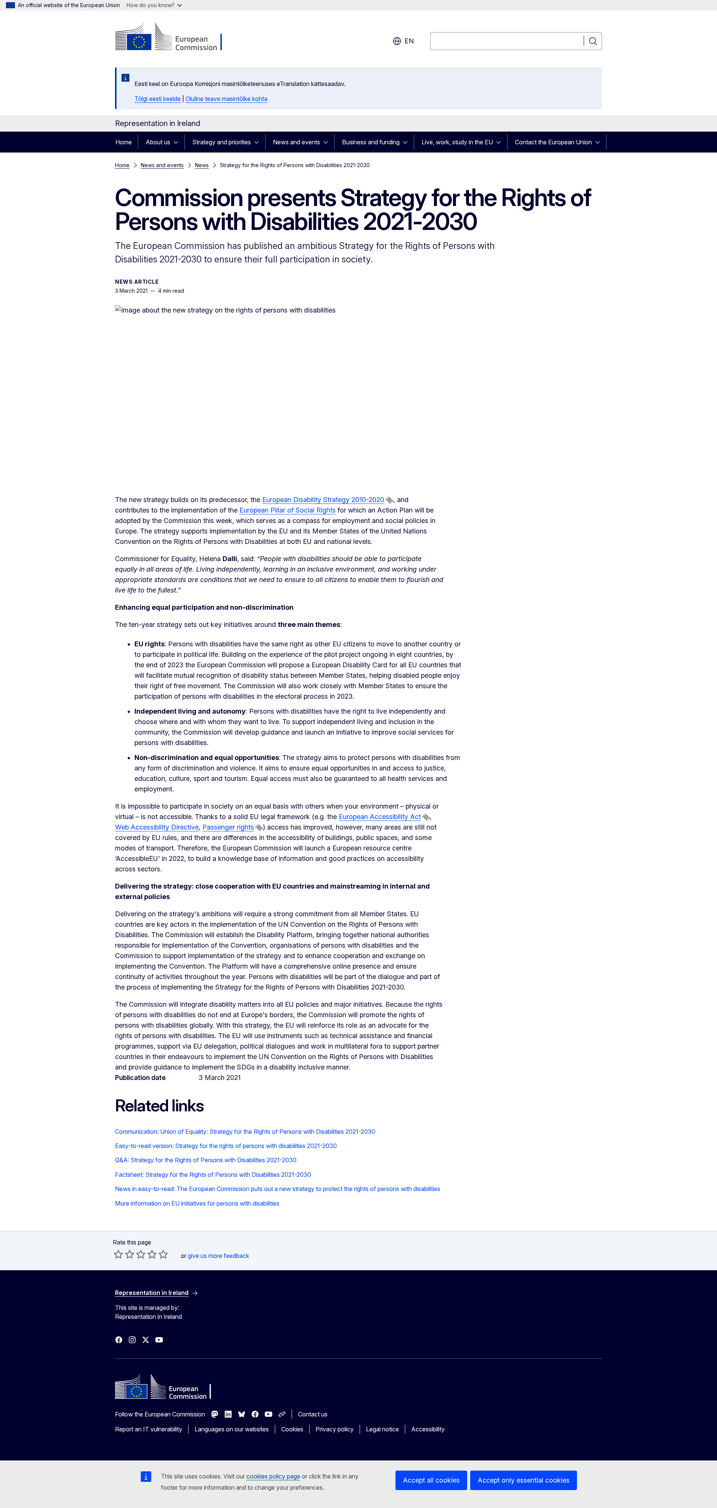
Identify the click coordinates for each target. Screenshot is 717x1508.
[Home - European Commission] (175, 37)
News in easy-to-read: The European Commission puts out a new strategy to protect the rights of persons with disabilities (277, 1188)
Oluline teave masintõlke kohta (226, 98)
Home (123, 142)
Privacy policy (335, 1429)
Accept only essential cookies (523, 1480)
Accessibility (428, 1429)
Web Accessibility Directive (157, 827)
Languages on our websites (232, 1429)
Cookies (292, 1429)
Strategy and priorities (221, 142)
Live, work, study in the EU (457, 142)
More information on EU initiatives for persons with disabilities (197, 1203)
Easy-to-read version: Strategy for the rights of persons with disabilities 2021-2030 (226, 1145)
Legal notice (382, 1429)
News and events (296, 142)
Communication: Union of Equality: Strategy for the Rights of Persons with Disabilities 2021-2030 (245, 1131)
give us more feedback (218, 1255)
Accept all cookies (431, 1480)
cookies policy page (273, 1476)
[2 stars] (124, 1254)
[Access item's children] (178, 142)
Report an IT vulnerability (148, 1429)
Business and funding (371, 142)
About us (158, 142)
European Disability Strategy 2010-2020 (323, 500)
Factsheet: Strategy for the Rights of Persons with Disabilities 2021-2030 (213, 1174)
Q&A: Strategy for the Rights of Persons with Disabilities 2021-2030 (206, 1160)
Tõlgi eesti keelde (157, 98)
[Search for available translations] (389, 500)
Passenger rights (228, 827)
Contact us (313, 1414)
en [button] (409, 41)
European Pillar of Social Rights (287, 510)
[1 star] (118, 1254)
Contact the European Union (553, 142)
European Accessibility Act (380, 817)
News (202, 165)
